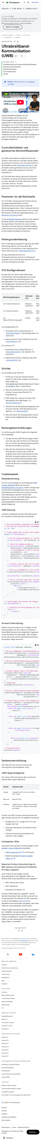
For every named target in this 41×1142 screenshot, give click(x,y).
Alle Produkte (6, 1120)
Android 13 (5, 1050)
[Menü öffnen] (3, 2)
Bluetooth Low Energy (10, 215)
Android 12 (5, 1053)
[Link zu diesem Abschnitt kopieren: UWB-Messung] (17, 510)
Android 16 (5, 1040)
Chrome (4, 1111)
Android (4, 965)
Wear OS (4, 1019)
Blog (3, 980)
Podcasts (4, 984)
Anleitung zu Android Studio (11, 1064)
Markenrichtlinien (23, 1127)
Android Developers (7, 35)
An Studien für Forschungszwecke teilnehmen (16, 1095)
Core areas (17, 8)
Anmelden (35, 2)
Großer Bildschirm (7, 1016)
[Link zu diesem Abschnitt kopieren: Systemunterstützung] (28, 761)
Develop (5, 8)
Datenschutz (6, 1005)
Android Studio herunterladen (11, 1074)
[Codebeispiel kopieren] (38, 522)
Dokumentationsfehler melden (11, 1088)
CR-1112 (23, 901)
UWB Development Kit (14, 852)
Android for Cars (7, 1026)
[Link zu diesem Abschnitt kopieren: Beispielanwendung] (21, 479)
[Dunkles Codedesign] (36, 522)
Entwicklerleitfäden (8, 1068)
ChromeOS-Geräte (8, 1022)
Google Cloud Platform (9, 1117)
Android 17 (5, 1037)
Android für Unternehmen (10, 968)
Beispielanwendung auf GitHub (12, 488)
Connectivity (31, 8)
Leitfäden (17, 37)
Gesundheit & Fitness (8, 998)
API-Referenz (6, 1071)
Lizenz (14, 1127)
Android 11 (5, 1056)
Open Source (6, 974)
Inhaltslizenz (23, 940)
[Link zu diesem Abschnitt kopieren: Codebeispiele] (20, 474)
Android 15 (5, 1043)
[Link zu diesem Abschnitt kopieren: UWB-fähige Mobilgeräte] (26, 773)
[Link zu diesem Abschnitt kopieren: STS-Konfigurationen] (27, 270)
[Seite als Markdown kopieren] (22, 56)
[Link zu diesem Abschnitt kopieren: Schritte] (13, 369)
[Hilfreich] (14, 41)
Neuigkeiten (5, 977)
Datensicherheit (7, 971)
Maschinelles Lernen (8, 995)
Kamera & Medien (7, 1001)
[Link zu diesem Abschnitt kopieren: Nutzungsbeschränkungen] (34, 428)
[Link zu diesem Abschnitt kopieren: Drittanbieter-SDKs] (21, 842)
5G (3, 1008)
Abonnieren (33, 1132)
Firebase (4, 1114)
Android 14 (5, 1047)
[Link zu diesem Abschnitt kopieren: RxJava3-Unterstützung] (25, 623)
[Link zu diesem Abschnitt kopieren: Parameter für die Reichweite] (37, 197)
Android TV (5, 1029)
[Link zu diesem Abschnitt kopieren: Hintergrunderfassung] (29, 239)
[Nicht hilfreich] (17, 41)
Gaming (4, 992)
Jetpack (32, 82)
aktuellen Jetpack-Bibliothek (12, 848)
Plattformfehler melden (9, 1085)
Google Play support (8, 1092)
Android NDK (6, 1077)
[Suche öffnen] (24, 2)
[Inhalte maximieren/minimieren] (16, 62)
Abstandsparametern (14, 219)
